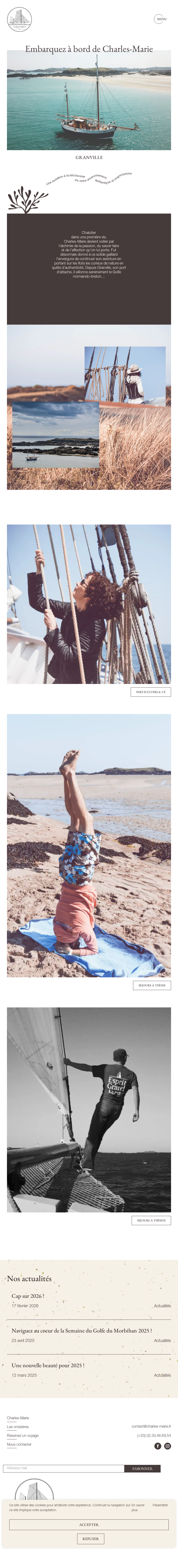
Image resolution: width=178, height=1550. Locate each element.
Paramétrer (161, 1505)
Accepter (89, 1524)
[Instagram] (167, 1446)
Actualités (162, 1306)
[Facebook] (157, 1446)
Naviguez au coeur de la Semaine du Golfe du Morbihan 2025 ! (82, 1330)
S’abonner (142, 1468)
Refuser (91, 1538)
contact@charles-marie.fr (151, 1427)
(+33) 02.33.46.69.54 (154, 1436)
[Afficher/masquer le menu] (162, 19)
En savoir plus (138, 1508)
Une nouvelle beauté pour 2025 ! (48, 1365)
